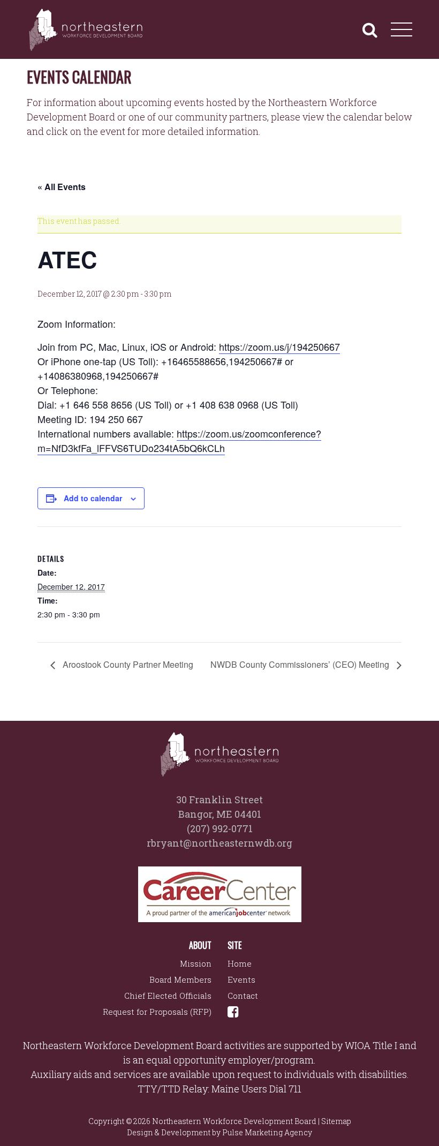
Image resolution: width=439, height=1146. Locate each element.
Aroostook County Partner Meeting (126, 664)
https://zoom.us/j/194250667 (279, 346)
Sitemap (336, 1121)
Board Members (180, 979)
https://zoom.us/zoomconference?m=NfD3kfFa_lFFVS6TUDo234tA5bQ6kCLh (179, 440)
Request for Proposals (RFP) (157, 1011)
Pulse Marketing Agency (267, 1132)
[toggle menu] (401, 29)
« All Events (61, 186)
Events (241, 979)
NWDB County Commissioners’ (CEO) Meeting (300, 664)
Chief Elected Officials (167, 995)
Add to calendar (93, 498)
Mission (195, 963)
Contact (243, 995)
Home (240, 963)
